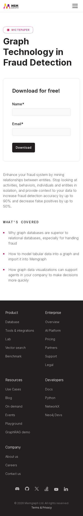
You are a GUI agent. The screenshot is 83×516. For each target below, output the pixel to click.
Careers (11, 465)
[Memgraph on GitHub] (27, 489)
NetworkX (52, 406)
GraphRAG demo (17, 432)
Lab (8, 339)
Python (50, 398)
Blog (8, 398)
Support (51, 356)
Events (10, 415)
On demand (13, 406)
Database (12, 322)
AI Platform (53, 330)
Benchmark (13, 356)
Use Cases (13, 389)
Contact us (13, 474)
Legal (49, 365)
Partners (51, 347)
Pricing (50, 339)
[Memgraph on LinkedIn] (66, 489)
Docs (49, 389)
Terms (35, 507)
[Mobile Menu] (75, 6)
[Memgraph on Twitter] (37, 489)
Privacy (47, 507)
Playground (13, 423)
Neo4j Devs (53, 415)
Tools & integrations (19, 330)
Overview (52, 322)
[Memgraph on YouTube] (56, 489)
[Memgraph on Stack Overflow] (46, 489)
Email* (17, 124)
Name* (18, 104)
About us (11, 456)
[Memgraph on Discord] (17, 489)
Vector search (15, 347)
